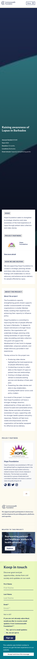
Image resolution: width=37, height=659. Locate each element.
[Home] (8, 3)
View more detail (10, 254)
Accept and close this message (18, 654)
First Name (8, 584)
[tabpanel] (26, 493)
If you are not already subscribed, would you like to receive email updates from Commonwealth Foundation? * (16, 622)
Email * (6, 604)
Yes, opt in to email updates (16, 630)
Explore (10, 548)
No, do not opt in (12, 633)
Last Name (8, 594)
